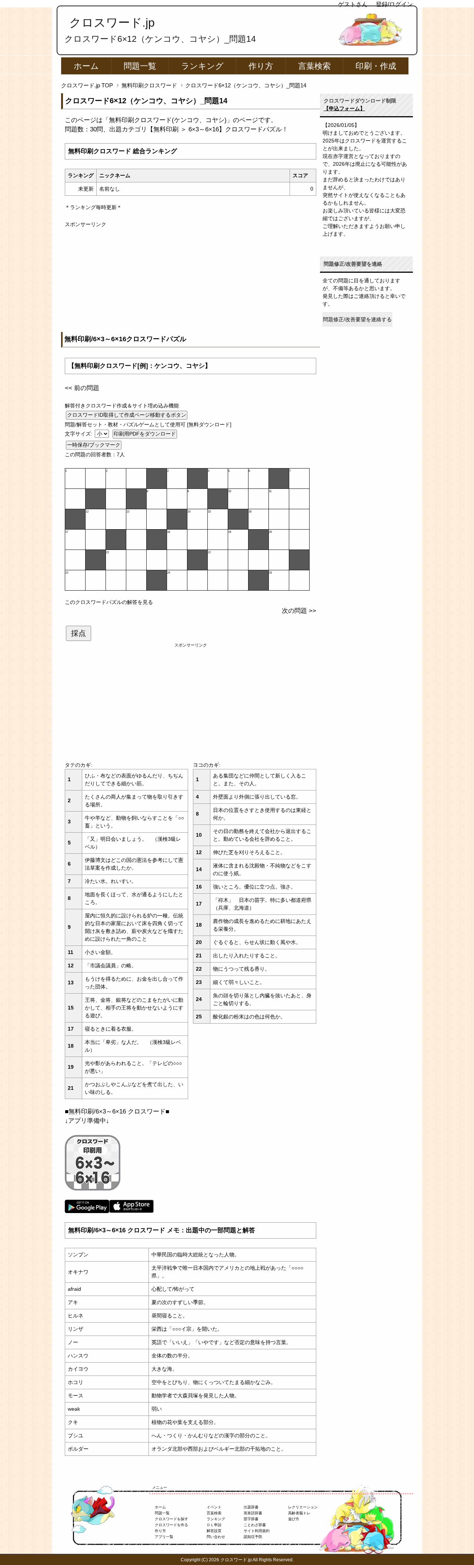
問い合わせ (216, 1537)
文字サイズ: (79, 434)
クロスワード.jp (112, 22)
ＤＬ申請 (214, 1525)
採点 (78, 633)
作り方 (260, 66)
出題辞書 (251, 1507)
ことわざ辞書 (255, 1525)
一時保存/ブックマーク (93, 445)
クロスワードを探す (171, 1519)
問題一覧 (140, 66)
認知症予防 (253, 1537)
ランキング (202, 66)
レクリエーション (303, 1507)
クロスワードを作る (171, 1525)
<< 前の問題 (82, 388)
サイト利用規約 (257, 1531)
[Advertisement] (190, 280)
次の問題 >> (299, 610)
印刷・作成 (376, 66)
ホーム (86, 66)
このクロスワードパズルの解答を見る (109, 602)
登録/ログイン (394, 4)
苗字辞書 (251, 1519)
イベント (214, 1507)
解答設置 (214, 1531)
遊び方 (293, 1519)
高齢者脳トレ (299, 1513)
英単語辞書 (253, 1513)
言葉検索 (314, 66)
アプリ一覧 (164, 1537)
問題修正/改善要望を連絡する (357, 319)
